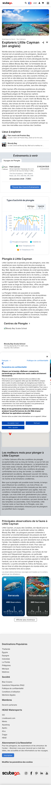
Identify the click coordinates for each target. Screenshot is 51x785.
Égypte (5, 652)
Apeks (4, 728)
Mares (4, 721)
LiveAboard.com (8, 718)
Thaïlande (6, 649)
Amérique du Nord (8, 39)
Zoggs (4, 734)
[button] (10, 433)
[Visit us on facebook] (31, 773)
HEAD (4, 738)
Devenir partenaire (9, 705)
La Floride (6, 662)
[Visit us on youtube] (47, 773)
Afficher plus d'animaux (25, 620)
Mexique (5, 669)
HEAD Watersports (12, 710)
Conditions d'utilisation (11, 692)
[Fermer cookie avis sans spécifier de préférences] (47, 357)
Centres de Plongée (16, 323)
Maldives (5, 672)
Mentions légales (8, 695)
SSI (3, 715)
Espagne (5, 655)
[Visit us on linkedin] (41, 773)
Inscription (8, 755)
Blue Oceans (7, 682)
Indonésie (6, 659)
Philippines (6, 665)
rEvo (4, 731)
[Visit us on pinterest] (36, 773)
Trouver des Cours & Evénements (25, 187)
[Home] (8, 3)
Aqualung (6, 725)
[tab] (12, 160)
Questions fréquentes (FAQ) (13, 685)
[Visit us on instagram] (26, 773)
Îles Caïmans (21, 39)
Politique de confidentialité (12, 688)
